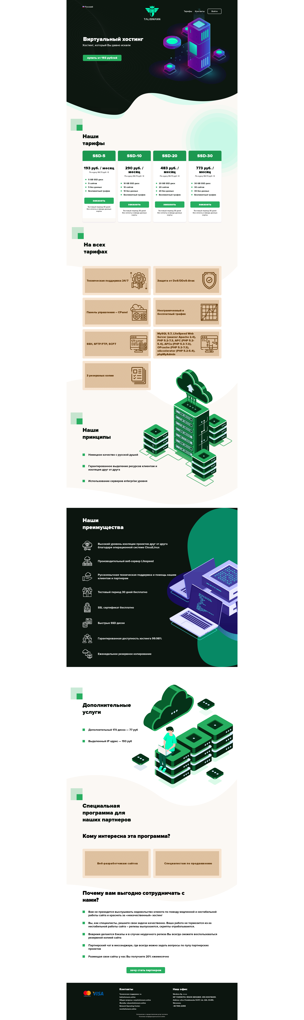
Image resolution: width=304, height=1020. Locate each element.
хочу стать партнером (145, 970)
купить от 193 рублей (102, 58)
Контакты (200, 11)
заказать (99, 200)
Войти (214, 11)
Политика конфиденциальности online (152, 1017)
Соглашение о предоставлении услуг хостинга (152, 1014)
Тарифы (188, 11)
